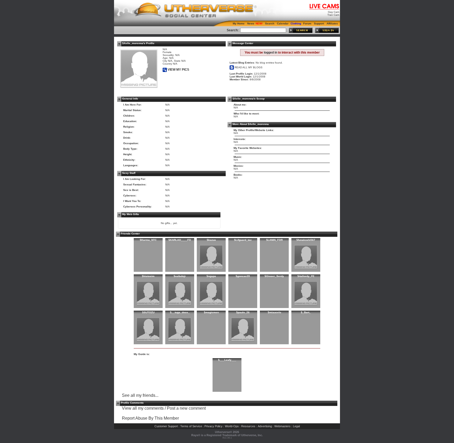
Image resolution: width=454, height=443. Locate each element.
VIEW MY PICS (178, 69)
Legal (296, 426)
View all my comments (143, 408)
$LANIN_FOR (274, 239)
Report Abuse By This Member (150, 418)
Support (319, 23)
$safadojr (180, 276)
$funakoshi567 (305, 239)
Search (269, 23)
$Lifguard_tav (243, 239)
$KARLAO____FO (179, 239)
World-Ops (232, 426)
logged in (270, 52)
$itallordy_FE (305, 276)
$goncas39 (243, 276)
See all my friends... (140, 395)
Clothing (296, 23)
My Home (239, 23)
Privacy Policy (213, 426)
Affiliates (332, 23)
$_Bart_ (306, 312)
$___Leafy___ (227, 359)
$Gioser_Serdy (274, 276)
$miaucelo (274, 312)
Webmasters (282, 426)
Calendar (282, 23)
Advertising (265, 426)
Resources (248, 426)
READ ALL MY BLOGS (248, 67)
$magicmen (211, 312)
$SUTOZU (148, 312)
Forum (307, 23)
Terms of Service (191, 426)
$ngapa (211, 276)
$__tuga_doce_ (180, 312)
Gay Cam (333, 12)
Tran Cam (333, 14)
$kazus (211, 239)
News (250, 23)
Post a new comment (186, 408)
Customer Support (166, 426)
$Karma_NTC (148, 239)
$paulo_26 (243, 312)
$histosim (148, 276)
